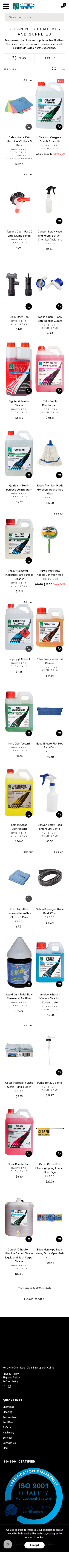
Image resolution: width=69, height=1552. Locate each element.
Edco (50, 752)
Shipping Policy (11, 1377)
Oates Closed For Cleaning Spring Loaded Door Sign (49, 1168)
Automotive (10, 1417)
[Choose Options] (59, 127)
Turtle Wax (50, 579)
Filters (22, 57)
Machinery (8, 1432)
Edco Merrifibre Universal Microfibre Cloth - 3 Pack (19, 913)
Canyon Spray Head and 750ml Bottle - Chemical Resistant (50, 235)
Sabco (50, 498)
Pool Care (8, 1422)
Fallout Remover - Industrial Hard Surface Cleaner (19, 575)
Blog (5, 1448)
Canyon (50, 244)
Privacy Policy (11, 1373)
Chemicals (9, 1406)
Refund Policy (11, 1381)
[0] (61, 7)
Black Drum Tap (19, 317)
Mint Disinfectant (19, 743)
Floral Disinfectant (19, 1164)
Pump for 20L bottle (49, 1082)
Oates (19, 1091)
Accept (34, 1545)
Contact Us (9, 1442)
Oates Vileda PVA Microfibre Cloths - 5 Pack (19, 141)
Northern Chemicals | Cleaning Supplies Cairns (28, 1367)
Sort (47, 57)
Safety (7, 1427)
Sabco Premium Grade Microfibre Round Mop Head (49, 489)
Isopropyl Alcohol (19, 659)
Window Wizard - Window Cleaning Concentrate (49, 998)
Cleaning (7, 1412)
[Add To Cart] (59, 221)
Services (8, 1437)
